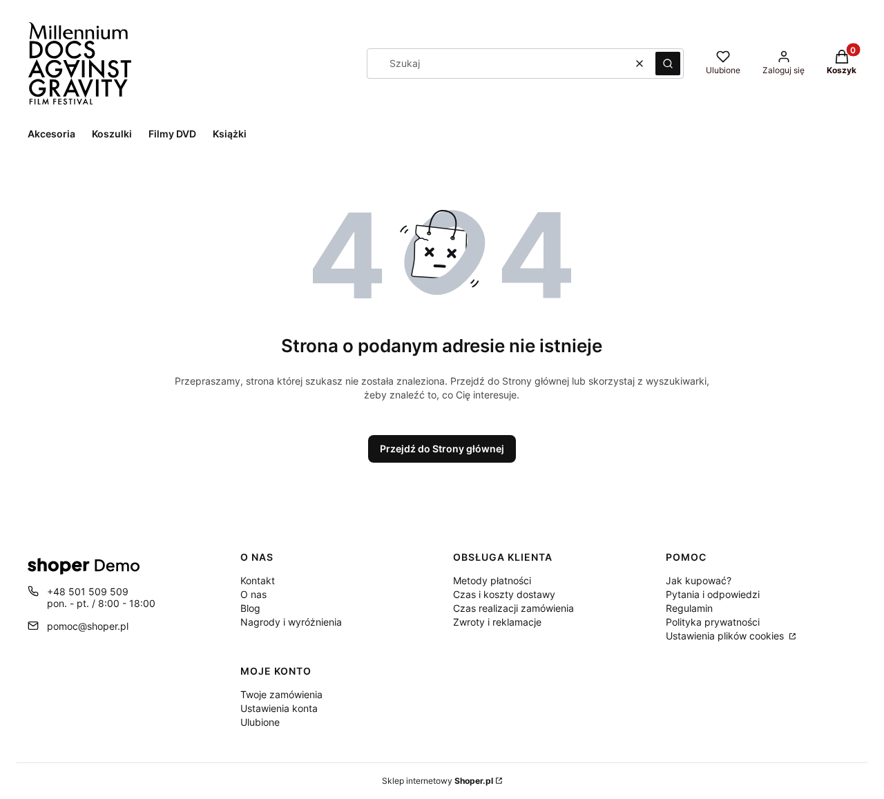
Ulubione (260, 722)
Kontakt (257, 580)
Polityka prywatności (713, 622)
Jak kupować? (698, 580)
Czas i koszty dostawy (504, 594)
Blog (250, 608)
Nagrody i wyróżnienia (291, 622)
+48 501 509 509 (87, 591)
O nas (253, 594)
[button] (667, 63)
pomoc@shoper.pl (87, 626)
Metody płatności (492, 580)
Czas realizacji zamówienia (513, 608)
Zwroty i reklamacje (497, 622)
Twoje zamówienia (281, 694)
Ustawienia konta (279, 708)
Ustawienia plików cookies (726, 636)
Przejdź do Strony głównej (442, 448)
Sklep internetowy (437, 781)
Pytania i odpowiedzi (713, 594)
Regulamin (689, 608)
